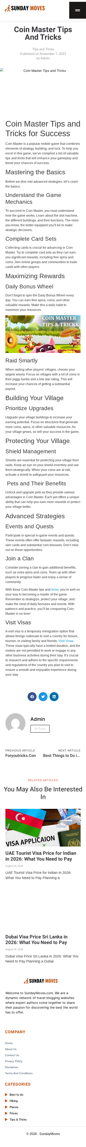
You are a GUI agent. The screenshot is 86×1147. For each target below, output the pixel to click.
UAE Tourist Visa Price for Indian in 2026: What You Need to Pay (40, 856)
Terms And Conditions (19, 1073)
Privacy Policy (13, 1061)
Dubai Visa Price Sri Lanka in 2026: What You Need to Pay (36, 939)
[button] (32, 696)
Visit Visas (65, 641)
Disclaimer (11, 1067)
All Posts (40, 729)
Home (9, 1043)
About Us (11, 1049)
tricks (55, 589)
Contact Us (12, 1055)
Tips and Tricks (43, 49)
